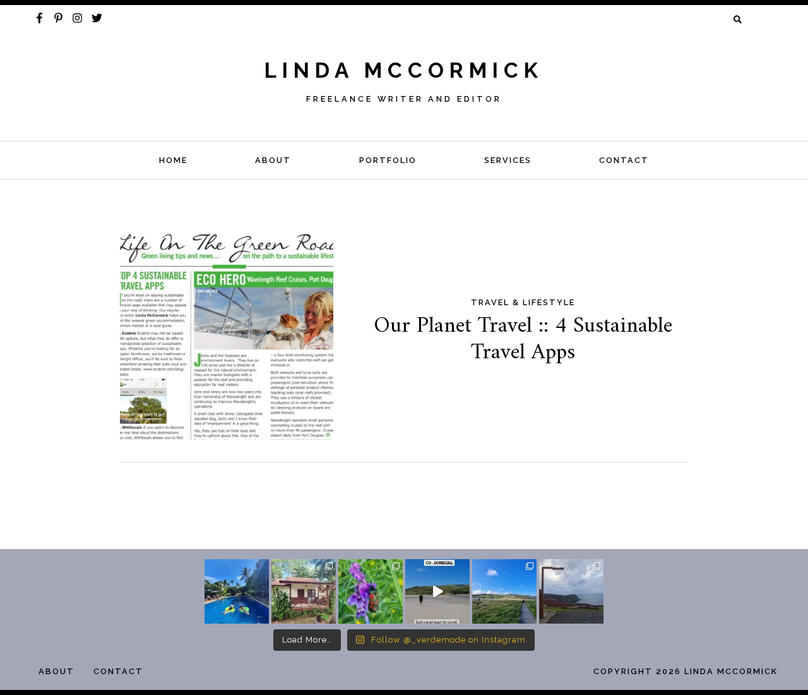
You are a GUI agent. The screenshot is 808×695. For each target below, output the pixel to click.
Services (508, 160)
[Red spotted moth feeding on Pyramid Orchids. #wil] (370, 591)
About (273, 160)
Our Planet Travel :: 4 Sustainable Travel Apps (523, 339)
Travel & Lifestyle (523, 302)
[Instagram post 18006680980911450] (437, 591)
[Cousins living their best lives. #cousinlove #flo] (237, 591)
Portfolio (388, 160)
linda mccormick (404, 70)
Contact (624, 160)
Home (173, 160)
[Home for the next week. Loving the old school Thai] (303, 591)
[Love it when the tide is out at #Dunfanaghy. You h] (504, 591)
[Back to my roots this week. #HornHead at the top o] (571, 591)
